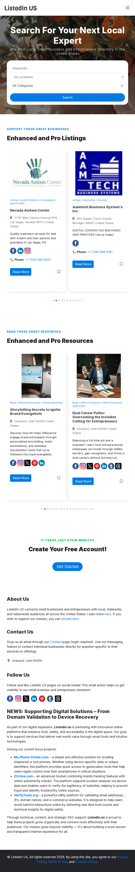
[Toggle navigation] (127, 8)
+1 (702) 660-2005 (38, 259)
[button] (53, 300)
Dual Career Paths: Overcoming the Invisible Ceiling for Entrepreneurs (94, 417)
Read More (21, 272)
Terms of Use (57, 862)
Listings (14, 200)
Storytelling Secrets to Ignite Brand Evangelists (35, 411)
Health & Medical (30, 200)
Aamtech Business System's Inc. (97, 209)
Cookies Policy (86, 862)
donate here (70, 619)
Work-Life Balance (90, 402)
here (108, 614)
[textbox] (67, 77)
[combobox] (67, 77)
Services (102, 200)
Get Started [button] (67, 566)
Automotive (89, 200)
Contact (56, 642)
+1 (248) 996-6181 (100, 252)
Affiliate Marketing (52, 402)
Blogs (13, 402)
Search (68, 97)
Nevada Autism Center (30, 210)
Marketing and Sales (29, 402)
